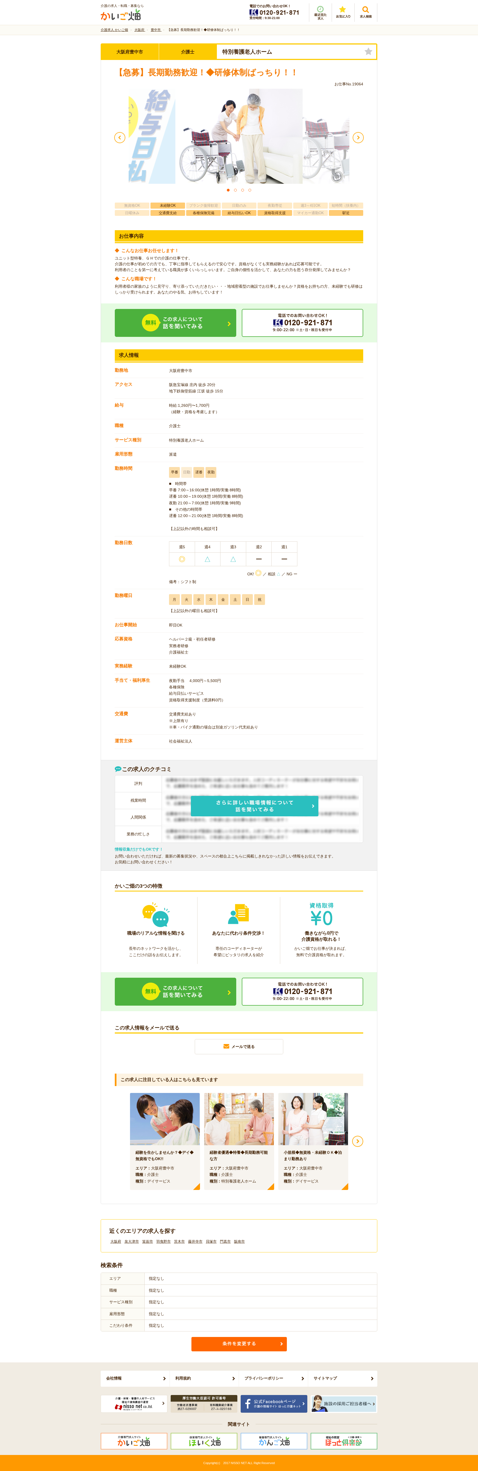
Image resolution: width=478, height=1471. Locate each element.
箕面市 (147, 1241)
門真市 (225, 1241)
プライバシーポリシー (264, 1378)
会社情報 (114, 1378)
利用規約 (183, 1378)
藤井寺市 (195, 1241)
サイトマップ (325, 1378)
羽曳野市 (163, 1241)
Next (357, 1141)
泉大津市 (131, 1241)
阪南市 (239, 1241)
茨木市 (179, 1241)
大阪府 (115, 1241)
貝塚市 (211, 1241)
